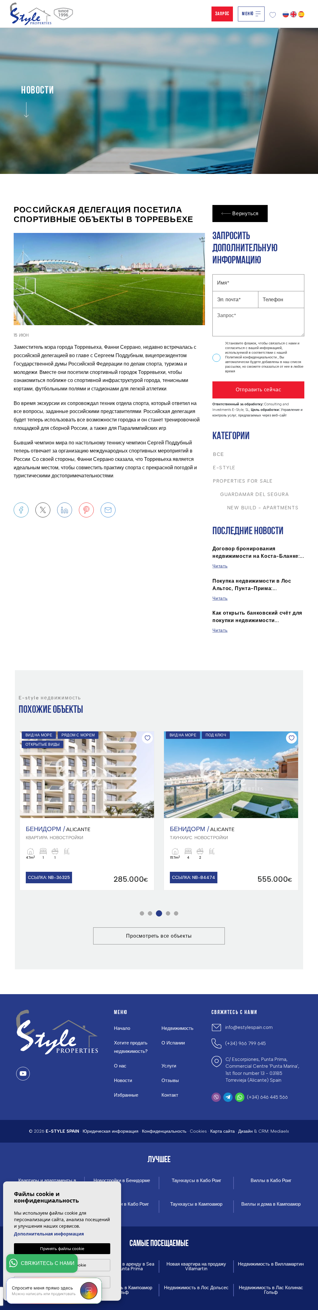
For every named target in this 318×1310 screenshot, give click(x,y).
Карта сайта (222, 1131)
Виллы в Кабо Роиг (271, 1180)
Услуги (168, 1066)
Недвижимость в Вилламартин (271, 1264)
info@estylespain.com (249, 1027)
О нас (120, 1066)
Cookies (198, 1131)
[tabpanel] (87, 811)
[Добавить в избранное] (147, 738)
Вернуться (245, 213)
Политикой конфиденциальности (251, 357)
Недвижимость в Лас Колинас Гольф (271, 1290)
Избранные (126, 1095)
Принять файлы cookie (62, 1248)
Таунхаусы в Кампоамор (196, 1204)
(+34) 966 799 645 (245, 1043)
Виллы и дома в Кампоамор (271, 1204)
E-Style (224, 468)
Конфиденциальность (164, 1131)
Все (218, 454)
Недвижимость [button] (177, 1028)
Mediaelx (279, 1131)
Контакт (169, 1095)
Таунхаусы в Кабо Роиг (196, 1180)
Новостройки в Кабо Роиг (122, 1204)
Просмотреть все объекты (159, 936)
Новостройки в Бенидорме (121, 1180)
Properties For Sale (243, 481)
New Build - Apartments (256, 508)
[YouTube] (23, 1073)
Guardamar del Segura (251, 494)
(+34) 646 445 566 (267, 1097)
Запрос (222, 13)
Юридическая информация (111, 1131)
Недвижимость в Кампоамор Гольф (121, 1290)
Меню (247, 13)
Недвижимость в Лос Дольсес (196, 1287)
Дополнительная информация (49, 1234)
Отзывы (170, 1080)
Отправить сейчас (258, 390)
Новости (123, 1080)
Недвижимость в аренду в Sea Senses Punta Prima (121, 1266)
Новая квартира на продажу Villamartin (196, 1266)
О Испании (173, 1043)
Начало (122, 1028)
